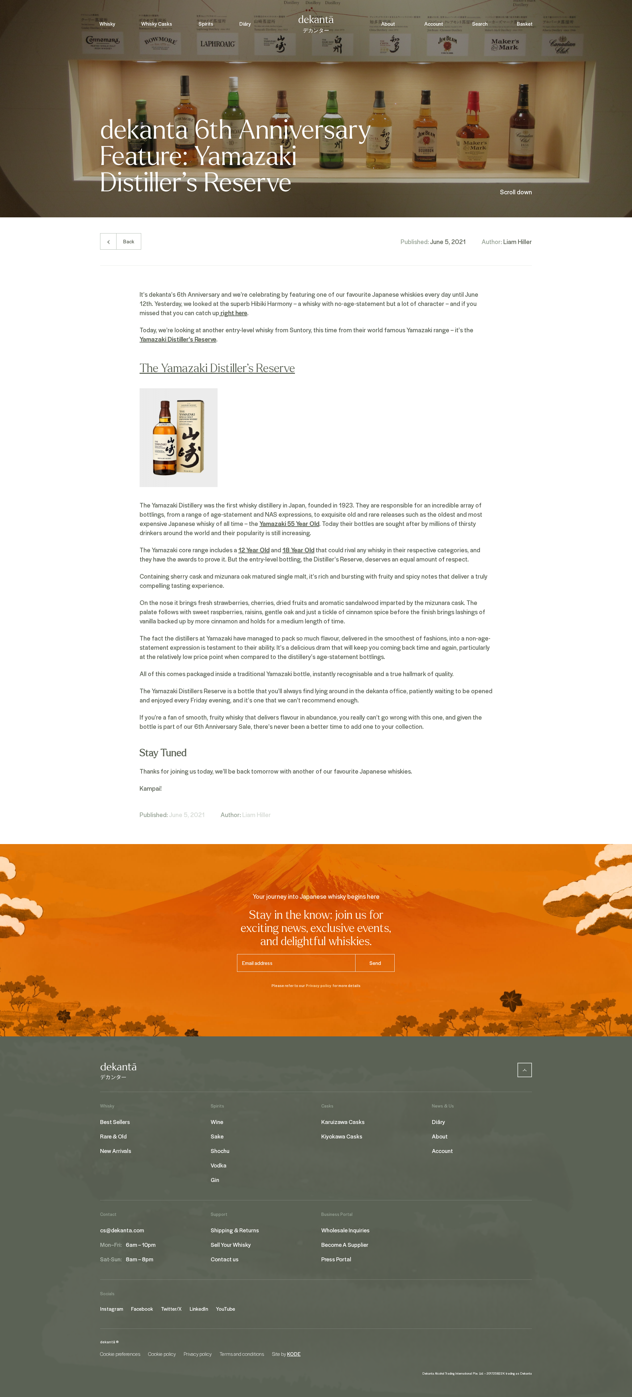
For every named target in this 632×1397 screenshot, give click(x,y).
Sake (217, 1136)
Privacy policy (318, 985)
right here (233, 312)
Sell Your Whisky (231, 1244)
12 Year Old (254, 549)
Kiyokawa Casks (341, 1136)
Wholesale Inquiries (345, 1230)
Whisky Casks (156, 23)
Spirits (205, 23)
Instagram (111, 1308)
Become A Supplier (344, 1244)
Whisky (107, 23)
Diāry (245, 23)
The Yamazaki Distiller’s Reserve (217, 368)
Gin (215, 1180)
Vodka (218, 1165)
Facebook (142, 1308)
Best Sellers (115, 1122)
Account (433, 23)
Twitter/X (171, 1308)
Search (479, 23)
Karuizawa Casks (343, 1122)
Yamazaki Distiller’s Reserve (178, 338)
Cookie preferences (120, 1353)
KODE (294, 1353)
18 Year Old (298, 549)
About (388, 23)
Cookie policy (162, 1353)
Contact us (225, 1259)
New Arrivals (115, 1151)
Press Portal (336, 1259)
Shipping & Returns (235, 1230)
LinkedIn (199, 1308)
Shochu (220, 1151)
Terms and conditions (242, 1353)
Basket (525, 23)
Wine (217, 1122)
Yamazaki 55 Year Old (289, 523)
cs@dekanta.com (122, 1230)
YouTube (225, 1308)
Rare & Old (113, 1136)
